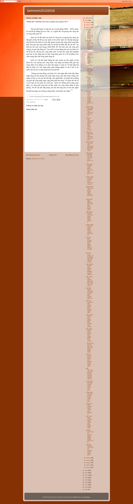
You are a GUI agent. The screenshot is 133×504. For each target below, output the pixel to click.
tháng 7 (88, 25)
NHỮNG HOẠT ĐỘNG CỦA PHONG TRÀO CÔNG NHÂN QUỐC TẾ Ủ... (89, 98)
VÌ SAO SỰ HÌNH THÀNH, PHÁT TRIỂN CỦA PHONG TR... (89, 409)
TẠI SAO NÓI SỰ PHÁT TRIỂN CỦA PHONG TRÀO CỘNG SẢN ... (89, 360)
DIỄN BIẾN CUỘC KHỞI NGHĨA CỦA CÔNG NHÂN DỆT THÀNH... (89, 335)
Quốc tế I (32, 102)
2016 (86, 487)
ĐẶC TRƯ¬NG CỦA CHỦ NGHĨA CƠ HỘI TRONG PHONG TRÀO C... (89, 373)
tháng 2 (88, 465)
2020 (86, 477)
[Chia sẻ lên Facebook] (58, 100)
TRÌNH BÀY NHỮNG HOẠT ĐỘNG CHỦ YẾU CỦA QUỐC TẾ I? (89, 169)
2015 (86, 489)
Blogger (88, 497)
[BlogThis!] (54, 100)
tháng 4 (88, 460)
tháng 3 (88, 462)
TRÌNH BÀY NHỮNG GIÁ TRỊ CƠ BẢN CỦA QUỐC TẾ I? (89, 157)
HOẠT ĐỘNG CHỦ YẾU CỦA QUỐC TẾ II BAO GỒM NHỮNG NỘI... (89, 57)
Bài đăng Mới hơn (33, 155)
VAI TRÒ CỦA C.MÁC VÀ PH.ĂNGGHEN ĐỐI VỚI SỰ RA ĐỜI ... (89, 257)
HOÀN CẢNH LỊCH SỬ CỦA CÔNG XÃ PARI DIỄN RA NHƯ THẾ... (89, 146)
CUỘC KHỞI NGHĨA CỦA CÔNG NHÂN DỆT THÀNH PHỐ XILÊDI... (89, 320)
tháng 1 (88, 467)
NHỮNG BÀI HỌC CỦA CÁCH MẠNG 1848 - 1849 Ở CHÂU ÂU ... (89, 192)
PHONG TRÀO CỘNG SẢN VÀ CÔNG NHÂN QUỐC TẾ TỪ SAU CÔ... (89, 83)
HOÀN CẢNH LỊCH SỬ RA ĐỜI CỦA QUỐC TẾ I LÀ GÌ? (89, 180)
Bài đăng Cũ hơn (72, 155)
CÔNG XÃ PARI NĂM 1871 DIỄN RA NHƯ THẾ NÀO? (89, 136)
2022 (86, 473)
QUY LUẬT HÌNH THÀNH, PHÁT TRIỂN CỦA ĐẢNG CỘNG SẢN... (89, 422)
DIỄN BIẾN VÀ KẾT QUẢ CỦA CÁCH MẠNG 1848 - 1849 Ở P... (89, 217)
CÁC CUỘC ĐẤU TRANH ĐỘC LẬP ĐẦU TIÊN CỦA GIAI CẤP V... (89, 281)
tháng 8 (88, 22)
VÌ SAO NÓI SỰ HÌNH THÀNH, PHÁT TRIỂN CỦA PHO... (89, 386)
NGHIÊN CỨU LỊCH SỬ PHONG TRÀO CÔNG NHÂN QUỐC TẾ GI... (89, 436)
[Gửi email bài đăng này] (53, 100)
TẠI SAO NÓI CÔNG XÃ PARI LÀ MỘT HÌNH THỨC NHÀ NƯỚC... (89, 124)
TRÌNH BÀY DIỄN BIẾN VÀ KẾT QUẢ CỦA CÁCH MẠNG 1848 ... (89, 204)
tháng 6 (88, 27)
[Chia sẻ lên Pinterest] (59, 100)
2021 (86, 475)
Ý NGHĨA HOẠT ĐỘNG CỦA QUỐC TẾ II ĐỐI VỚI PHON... (89, 34)
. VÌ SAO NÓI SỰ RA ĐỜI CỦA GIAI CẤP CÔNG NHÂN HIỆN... (89, 348)
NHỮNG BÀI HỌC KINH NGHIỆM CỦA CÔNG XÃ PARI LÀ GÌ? (89, 111)
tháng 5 (88, 458)
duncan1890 (73, 497)
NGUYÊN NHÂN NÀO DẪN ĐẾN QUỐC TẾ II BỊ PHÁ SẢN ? (89, 45)
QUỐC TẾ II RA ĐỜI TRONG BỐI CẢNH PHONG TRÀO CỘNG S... (89, 70)
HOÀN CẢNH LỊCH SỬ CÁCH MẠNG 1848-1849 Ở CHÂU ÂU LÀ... (89, 230)
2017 (86, 484)
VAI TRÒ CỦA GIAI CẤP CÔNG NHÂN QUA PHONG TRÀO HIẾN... (89, 306)
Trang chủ (53, 155)
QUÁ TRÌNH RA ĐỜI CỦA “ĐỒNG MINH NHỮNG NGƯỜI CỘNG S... (89, 269)
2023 (86, 470)
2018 (86, 482)
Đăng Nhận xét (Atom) (38, 158)
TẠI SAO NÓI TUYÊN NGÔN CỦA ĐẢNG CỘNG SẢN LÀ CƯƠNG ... (89, 244)
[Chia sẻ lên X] (56, 100)
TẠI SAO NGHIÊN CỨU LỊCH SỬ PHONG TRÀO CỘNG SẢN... (89, 450)
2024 (86, 20)
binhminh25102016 (41, 11)
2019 (86, 480)
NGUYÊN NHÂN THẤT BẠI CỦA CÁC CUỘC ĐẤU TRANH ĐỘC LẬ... (89, 293)
